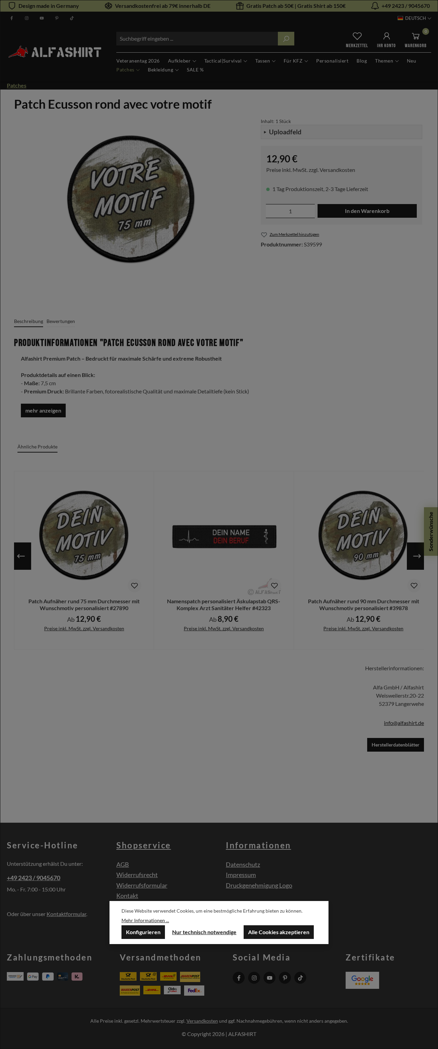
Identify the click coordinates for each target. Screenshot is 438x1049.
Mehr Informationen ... (145, 920)
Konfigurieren (143, 932)
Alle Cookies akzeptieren (278, 932)
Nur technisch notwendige (204, 932)
